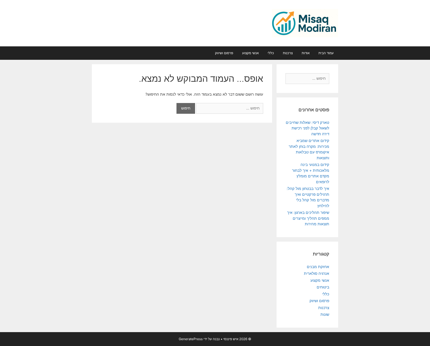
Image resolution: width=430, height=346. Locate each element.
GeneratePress (191, 339)
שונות (324, 314)
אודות (306, 53)
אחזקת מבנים (318, 266)
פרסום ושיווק (224, 53)
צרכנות (288, 53)
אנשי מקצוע (250, 53)
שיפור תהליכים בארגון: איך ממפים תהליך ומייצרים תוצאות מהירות (308, 218)
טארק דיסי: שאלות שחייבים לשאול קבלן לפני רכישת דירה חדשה (307, 128)
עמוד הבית (326, 53)
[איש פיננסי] (305, 23)
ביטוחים (323, 287)
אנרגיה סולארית (316, 273)
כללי (271, 53)
